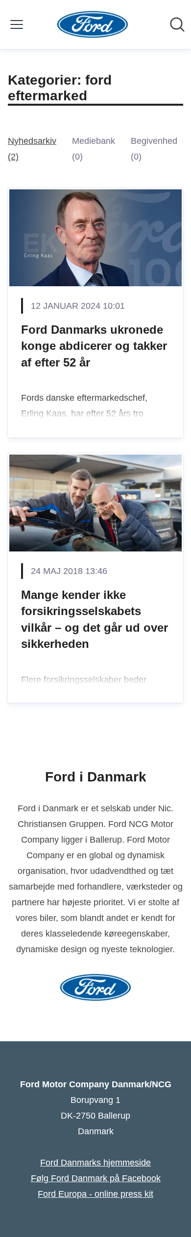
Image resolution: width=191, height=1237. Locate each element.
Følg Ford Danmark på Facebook (96, 1178)
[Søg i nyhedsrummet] (177, 24)
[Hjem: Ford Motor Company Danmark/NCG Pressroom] (93, 24)
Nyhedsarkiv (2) (32, 148)
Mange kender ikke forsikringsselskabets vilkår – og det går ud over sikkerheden (94, 619)
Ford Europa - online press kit (95, 1194)
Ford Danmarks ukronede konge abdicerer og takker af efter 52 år (94, 346)
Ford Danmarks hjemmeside (95, 1163)
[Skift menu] (16, 24)
